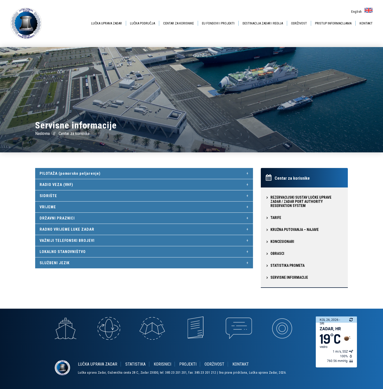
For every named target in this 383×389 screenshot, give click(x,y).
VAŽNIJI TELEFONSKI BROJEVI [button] (67, 240)
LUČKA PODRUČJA (142, 23)
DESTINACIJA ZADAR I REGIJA (263, 23)
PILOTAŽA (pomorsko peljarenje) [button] (70, 173)
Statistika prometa (287, 265)
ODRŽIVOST (299, 23)
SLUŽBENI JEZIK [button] (55, 263)
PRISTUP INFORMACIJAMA (333, 23)
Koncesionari (282, 241)
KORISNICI (162, 364)
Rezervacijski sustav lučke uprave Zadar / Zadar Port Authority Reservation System (300, 201)
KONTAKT (366, 23)
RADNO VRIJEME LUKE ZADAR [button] (67, 229)
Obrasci (277, 253)
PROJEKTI (187, 364)
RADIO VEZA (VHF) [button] (56, 184)
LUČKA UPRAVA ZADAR (106, 23)
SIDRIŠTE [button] (48, 195)
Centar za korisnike (74, 133)
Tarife (275, 218)
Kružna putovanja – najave (294, 230)
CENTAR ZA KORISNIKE (178, 23)
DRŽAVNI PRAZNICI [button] (57, 218)
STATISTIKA (135, 364)
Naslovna (42, 133)
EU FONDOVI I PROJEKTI (218, 23)
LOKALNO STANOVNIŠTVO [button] (63, 251)
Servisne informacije (289, 277)
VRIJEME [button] (48, 207)
